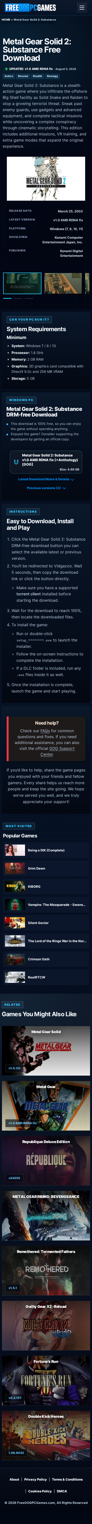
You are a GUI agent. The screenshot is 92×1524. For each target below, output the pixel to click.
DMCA (62, 1491)
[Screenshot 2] (63, 283)
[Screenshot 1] (22, 283)
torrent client (28, 593)
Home (6, 19)
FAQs (45, 730)
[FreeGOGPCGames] (30, 7)
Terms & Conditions (67, 1479)
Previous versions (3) (44, 488)
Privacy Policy (35, 1479)
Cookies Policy (40, 1491)
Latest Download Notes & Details (43, 479)
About (14, 1479)
